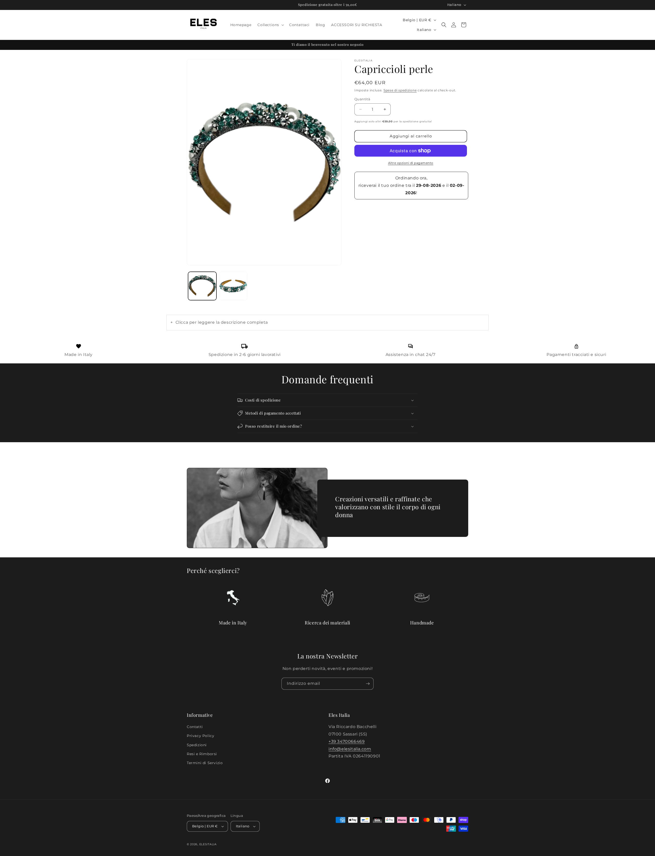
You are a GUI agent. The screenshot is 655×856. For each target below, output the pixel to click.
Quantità (362, 99)
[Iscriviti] (367, 684)
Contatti (195, 726)
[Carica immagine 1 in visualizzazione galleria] (202, 286)
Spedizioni (197, 745)
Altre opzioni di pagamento (410, 163)
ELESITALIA (208, 844)
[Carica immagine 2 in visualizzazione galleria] (233, 286)
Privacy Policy (200, 735)
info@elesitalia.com (350, 748)
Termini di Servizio (205, 763)
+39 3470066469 (347, 741)
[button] (270, 24)
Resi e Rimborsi (202, 754)
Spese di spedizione (400, 90)
